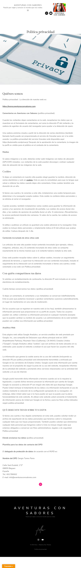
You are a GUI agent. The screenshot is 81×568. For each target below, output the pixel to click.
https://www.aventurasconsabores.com (19, 106)
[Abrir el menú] (28, 10)
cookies (29, 180)
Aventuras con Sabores (28, 5)
